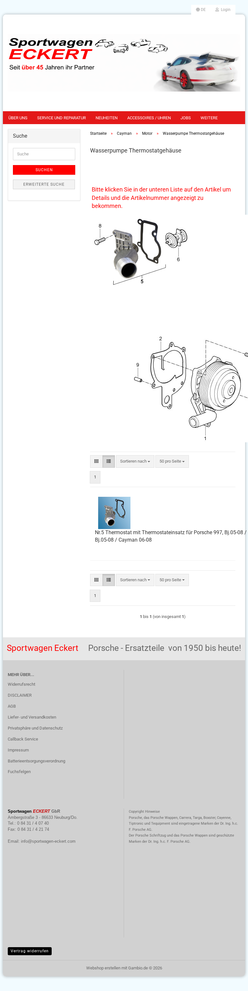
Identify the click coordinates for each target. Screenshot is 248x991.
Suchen (44, 170)
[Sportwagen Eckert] (124, 63)
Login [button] (225, 9)
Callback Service (23, 739)
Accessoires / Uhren (149, 117)
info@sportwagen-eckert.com (48, 841)
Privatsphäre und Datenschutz (35, 728)
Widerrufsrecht (21, 684)
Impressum (18, 750)
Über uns (17, 117)
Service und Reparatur (61, 117)
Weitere (209, 117)
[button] (201, 10)
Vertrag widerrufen (30, 951)
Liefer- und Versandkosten (32, 717)
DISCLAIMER (20, 695)
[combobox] (135, 461)
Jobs (186, 117)
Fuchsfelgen (19, 771)
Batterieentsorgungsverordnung (36, 761)
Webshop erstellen (103, 968)
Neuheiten (107, 117)
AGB (12, 706)
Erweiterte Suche (44, 184)
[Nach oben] (230, 981)
